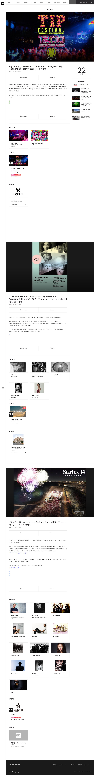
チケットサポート (87, 765)
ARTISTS (65, 2)
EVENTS (18, 2)
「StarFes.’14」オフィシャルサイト (19, 553)
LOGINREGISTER (83, 2)
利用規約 (55, 765)
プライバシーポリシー (63, 765)
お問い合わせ (73, 765)
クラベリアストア (14, 568)
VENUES (25, 2)
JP (72, 2)
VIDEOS (49, 2)
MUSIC (41, 2)
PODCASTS (57, 2)
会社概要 (80, 765)
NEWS (9, 2)
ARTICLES (33, 2)
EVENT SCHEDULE (14, 204)
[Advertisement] (50, 225)
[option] (75, 85)
